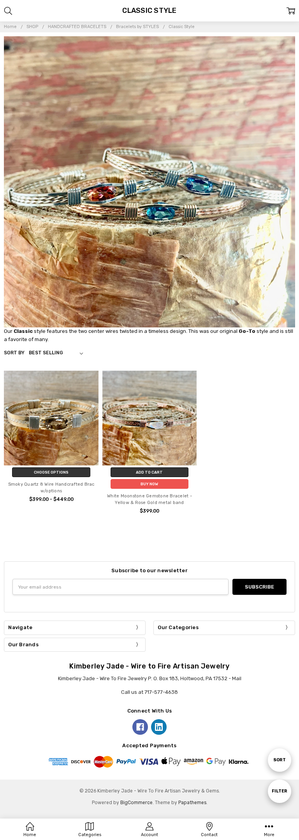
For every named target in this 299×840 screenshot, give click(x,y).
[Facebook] (140, 727)
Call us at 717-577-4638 (149, 692)
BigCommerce (136, 802)
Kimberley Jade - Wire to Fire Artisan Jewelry (149, 666)
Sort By (14, 352)
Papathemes (192, 802)
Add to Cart (149, 472)
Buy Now (149, 484)
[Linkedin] (159, 727)
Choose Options (51, 472)
